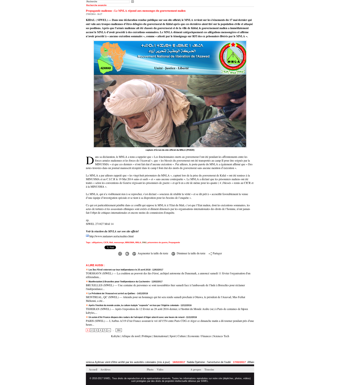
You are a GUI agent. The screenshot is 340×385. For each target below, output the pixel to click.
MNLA (138, 242)
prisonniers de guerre (158, 242)
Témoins (209, 369)
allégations (97, 242)
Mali (111, 242)
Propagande (174, 242)
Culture (182, 336)
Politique (147, 336)
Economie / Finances (199, 336)
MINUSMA (129, 242)
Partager (217, 253)
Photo (150, 369)
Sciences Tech (221, 336)
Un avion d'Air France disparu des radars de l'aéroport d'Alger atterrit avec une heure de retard (136, 317)
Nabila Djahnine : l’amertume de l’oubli (195, 362)
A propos (196, 369)
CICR (105, 242)
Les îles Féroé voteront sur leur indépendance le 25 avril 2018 (119, 269)
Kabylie (115, 336)
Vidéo (160, 369)
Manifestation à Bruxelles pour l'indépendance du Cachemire (119, 281)
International (161, 336)
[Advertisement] (127, 349)
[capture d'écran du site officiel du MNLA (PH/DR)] (170, 41)
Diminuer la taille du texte (190, 253)
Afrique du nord (131, 336)
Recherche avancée (96, 5)
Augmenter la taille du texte (152, 253)
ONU (144, 242)
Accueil (93, 369)
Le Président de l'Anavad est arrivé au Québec (111, 293)
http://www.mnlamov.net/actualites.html (111, 236)
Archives (105, 369)
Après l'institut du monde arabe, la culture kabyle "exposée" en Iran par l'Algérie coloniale (133, 305)
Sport (173, 336)
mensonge (119, 242)
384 (119, 330)
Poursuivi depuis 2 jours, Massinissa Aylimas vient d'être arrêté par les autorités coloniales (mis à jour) (97, 362)
